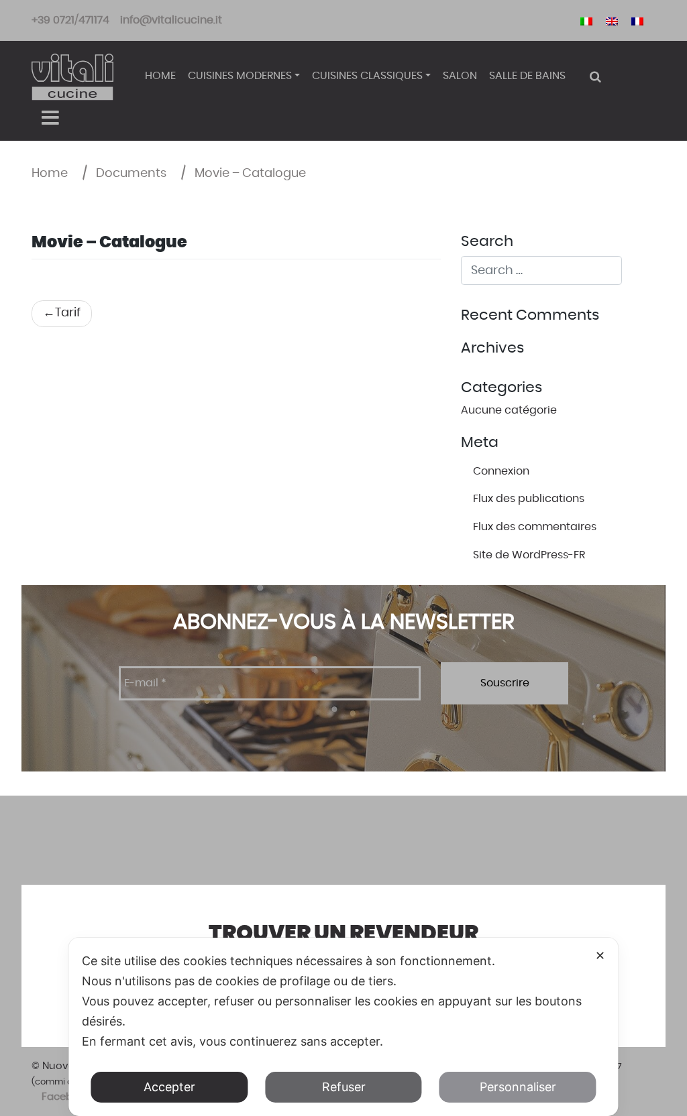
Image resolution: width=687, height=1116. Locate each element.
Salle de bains (527, 75)
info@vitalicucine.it (171, 20)
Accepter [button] (169, 1087)
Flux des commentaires (534, 526)
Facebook (66, 1097)
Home (160, 75)
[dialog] (343, 1027)
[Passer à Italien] (586, 20)
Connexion (501, 471)
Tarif (68, 313)
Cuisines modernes (240, 75)
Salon (460, 75)
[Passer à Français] (637, 20)
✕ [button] (600, 955)
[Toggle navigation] (50, 118)
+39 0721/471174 (70, 20)
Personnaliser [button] (518, 1087)
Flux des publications (528, 498)
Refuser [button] (344, 1087)
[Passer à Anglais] (612, 20)
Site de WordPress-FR (529, 555)
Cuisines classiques (367, 75)
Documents (131, 174)
